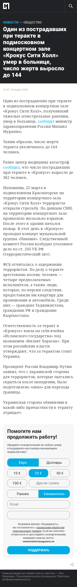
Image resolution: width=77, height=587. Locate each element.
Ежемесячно (54, 494)
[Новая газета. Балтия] (7, 6)
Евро (23, 462)
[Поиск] (71, 6)
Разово (23, 494)
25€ (38, 473)
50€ (59, 473)
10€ (17, 473)
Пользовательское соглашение (36, 576)
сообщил (46, 121)
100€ (17, 483)
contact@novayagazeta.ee (38, 541)
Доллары (54, 462)
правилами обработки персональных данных (38, 529)
